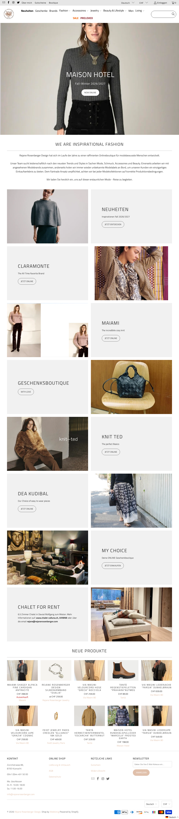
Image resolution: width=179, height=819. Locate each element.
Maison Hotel (123, 745)
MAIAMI (110, 323)
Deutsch (125, 2)
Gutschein (96, 765)
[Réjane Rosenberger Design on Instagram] (13, 2)
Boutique (53, 2)
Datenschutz (55, 776)
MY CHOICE (114, 550)
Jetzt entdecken (113, 224)
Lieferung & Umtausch (59, 765)
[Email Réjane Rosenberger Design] (3, 2)
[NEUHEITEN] (47, 216)
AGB (51, 770)
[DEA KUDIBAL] (131, 501)
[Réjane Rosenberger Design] (9, 14)
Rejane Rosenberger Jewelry (56, 700)
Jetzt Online (111, 451)
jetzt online (27, 508)
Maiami (22, 700)
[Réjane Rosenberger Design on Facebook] (8, 2)
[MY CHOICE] (47, 558)
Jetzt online (27, 281)
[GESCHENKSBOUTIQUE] (131, 387)
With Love (26, 391)
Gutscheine (40, 2)
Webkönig (54, 811)
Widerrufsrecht (98, 770)
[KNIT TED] (47, 444)
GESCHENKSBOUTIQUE (43, 382)
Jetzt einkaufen (113, 565)
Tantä (123, 697)
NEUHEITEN (115, 209)
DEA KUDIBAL (33, 493)
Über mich (27, 2)
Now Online (90, 92)
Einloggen (162, 2)
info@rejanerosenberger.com (21, 794)
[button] (65, 11)
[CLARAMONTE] (131, 273)
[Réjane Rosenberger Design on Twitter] (18, 2)
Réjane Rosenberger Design (28, 811)
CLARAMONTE (34, 266)
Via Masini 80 (89, 697)
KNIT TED (112, 436)
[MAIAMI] (47, 330)
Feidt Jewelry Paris (56, 743)
